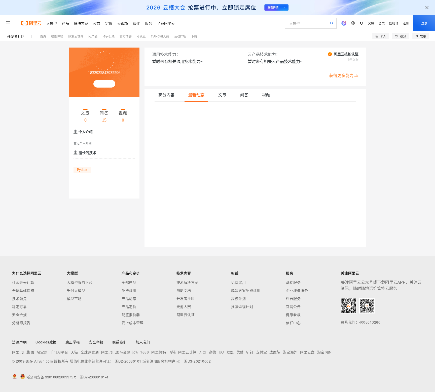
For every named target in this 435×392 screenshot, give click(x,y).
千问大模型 (76, 290)
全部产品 (129, 282)
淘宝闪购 (324, 352)
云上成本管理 (132, 322)
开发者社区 (16, 36)
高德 (212, 352)
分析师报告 (21, 322)
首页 (43, 36)
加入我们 (143, 341)
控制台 (393, 23)
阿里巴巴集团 (23, 352)
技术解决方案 (187, 282)
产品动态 (129, 298)
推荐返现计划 (242, 306)
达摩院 (274, 352)
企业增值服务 (297, 290)
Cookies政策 (46, 341)
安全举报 (96, 341)
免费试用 (129, 290)
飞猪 (172, 352)
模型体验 (57, 36)
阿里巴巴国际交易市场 (119, 352)
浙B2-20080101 (128, 361)
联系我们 (119, 341)
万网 (202, 352)
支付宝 (261, 352)
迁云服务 (293, 298)
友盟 (230, 352)
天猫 (74, 352)
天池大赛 (183, 306)
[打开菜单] (8, 23)
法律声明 (19, 341)
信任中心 (293, 322)
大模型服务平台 (80, 282)
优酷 (240, 352)
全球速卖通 (90, 352)
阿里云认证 (185, 314)
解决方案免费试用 (245, 290)
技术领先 (19, 298)
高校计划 (238, 298)
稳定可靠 (19, 306)
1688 (144, 352)
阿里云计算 (187, 352)
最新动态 (196, 95)
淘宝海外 (290, 352)
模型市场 (74, 298)
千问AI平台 (59, 352)
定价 (108, 23)
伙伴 (136, 23)
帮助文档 (183, 290)
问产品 (92, 36)
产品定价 (129, 306)
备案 (382, 23)
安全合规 (19, 314)
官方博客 (126, 36)
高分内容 (166, 95)
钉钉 (249, 352)
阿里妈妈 (158, 352)
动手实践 (108, 36)
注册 (406, 23)
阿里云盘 (307, 352)
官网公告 (293, 306)
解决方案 (81, 23)
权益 (96, 23)
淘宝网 (42, 352)
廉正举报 (72, 341)
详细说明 (352, 59)
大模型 (51, 23)
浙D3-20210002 (197, 361)
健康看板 (293, 314)
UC (221, 352)
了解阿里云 (166, 23)
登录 (424, 23)
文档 (371, 23)
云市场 (122, 23)
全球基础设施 (23, 290)
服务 (148, 23)
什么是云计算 (23, 282)
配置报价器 (131, 314)
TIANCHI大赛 (160, 36)
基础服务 (293, 282)
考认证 (141, 36)
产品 (65, 23)
